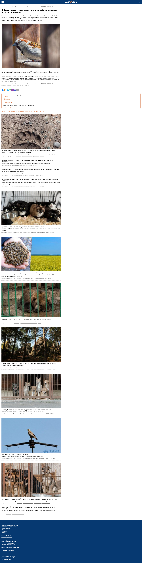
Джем (5, 98)
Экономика (21, 175)
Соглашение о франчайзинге (8, 526)
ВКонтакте (7, 99)
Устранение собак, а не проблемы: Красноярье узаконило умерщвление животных (29, 499)
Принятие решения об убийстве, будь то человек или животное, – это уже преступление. (23, 411)
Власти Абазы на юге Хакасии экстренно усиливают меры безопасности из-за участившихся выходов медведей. (28, 154)
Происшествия (36, 156)
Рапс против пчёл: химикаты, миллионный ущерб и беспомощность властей (26, 273)
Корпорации (32, 458)
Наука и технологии (31, 6)
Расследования (33, 503)
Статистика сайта (5, 528)
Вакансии (3, 532)
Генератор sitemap (6, 559)
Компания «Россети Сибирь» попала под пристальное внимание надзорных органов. (22, 456)
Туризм (30, 156)
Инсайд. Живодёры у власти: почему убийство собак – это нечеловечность (26, 410)
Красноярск (38, 6)
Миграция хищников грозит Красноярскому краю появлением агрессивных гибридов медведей (29, 179)
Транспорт (26, 175)
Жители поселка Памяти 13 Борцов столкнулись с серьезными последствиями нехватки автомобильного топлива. (29, 173)
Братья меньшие (18, 6)
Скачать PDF (27, 85)
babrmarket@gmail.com (7, 549)
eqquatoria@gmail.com (11, 544)
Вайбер (6, 101)
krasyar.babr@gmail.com (9, 107)
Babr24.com (12, 6)
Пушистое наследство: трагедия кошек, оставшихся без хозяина (22, 227)
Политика (38, 369)
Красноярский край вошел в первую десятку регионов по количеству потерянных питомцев (28, 507)
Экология (25, 6)
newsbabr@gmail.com (6, 537)
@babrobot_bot (10, 543)
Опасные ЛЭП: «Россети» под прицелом (14, 454)
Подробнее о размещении (7, 550)
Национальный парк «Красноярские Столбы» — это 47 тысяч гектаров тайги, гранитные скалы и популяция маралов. (30, 367)
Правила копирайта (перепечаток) (9, 525)
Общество (29, 323)
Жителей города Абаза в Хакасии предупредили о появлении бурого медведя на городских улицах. (25, 163)
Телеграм (6, 96)
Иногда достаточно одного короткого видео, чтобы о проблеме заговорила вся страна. (22, 321)
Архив (2, 529)
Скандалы (32, 278)
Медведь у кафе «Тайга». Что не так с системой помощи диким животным (26, 319)
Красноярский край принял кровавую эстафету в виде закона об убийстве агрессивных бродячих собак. (26, 501)
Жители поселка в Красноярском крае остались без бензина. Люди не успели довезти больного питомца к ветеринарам (30, 170)
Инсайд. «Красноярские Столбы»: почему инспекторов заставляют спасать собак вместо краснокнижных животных (28, 364)
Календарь (4, 531)
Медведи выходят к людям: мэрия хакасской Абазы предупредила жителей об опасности (27, 160)
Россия (43, 232)
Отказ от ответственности (7, 523)
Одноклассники (8, 102)
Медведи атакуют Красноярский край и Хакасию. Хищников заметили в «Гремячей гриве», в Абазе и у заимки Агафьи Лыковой (28, 151)
